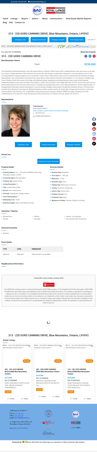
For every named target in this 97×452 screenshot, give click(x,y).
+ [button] (60, 47)
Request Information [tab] (39, 40)
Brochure (6, 233)
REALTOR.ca (11, 289)
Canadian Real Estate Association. (73, 289)
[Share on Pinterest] (94, 56)
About (45, 19)
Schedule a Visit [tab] (20, 40)
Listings (14, 19)
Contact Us (20, 23)
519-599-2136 (19, 416)
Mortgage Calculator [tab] (58, 40)
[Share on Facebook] (85, 56)
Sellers (35, 19)
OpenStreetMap (83, 47)
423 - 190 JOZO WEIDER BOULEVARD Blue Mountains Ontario (16, 371)
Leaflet (73, 47)
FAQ (11, 23)
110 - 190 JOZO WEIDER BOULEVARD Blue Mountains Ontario (79, 371)
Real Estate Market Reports (78, 19)
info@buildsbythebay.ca (43, 116)
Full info (8, 391)
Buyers (25, 19)
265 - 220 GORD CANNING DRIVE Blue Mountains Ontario (48, 370)
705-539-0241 (40, 113)
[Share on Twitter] (90, 56)
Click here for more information (48, 161)
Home (5, 19)
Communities (56, 19)
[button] (5, 46)
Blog (5, 23)
